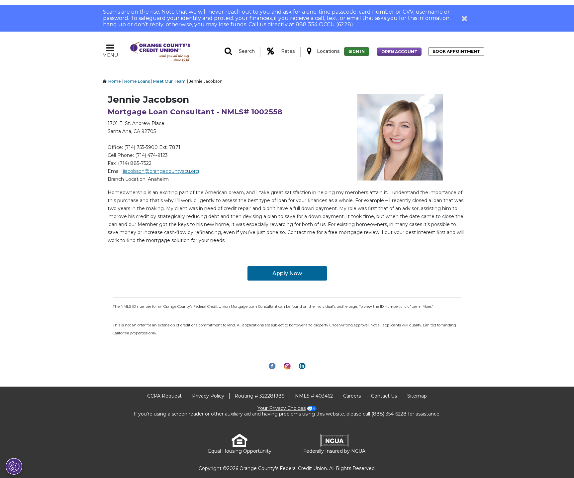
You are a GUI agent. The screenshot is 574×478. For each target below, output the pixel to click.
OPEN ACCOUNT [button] (399, 51)
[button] (464, 18)
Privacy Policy (208, 396)
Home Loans (137, 81)
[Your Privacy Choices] (14, 466)
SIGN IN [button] (356, 51)
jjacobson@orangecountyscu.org (161, 171)
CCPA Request (164, 396)
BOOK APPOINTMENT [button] (456, 51)
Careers (352, 396)
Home (114, 81)
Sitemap (417, 396)
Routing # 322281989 (260, 396)
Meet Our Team (169, 81)
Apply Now (287, 273)
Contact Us (384, 396)
